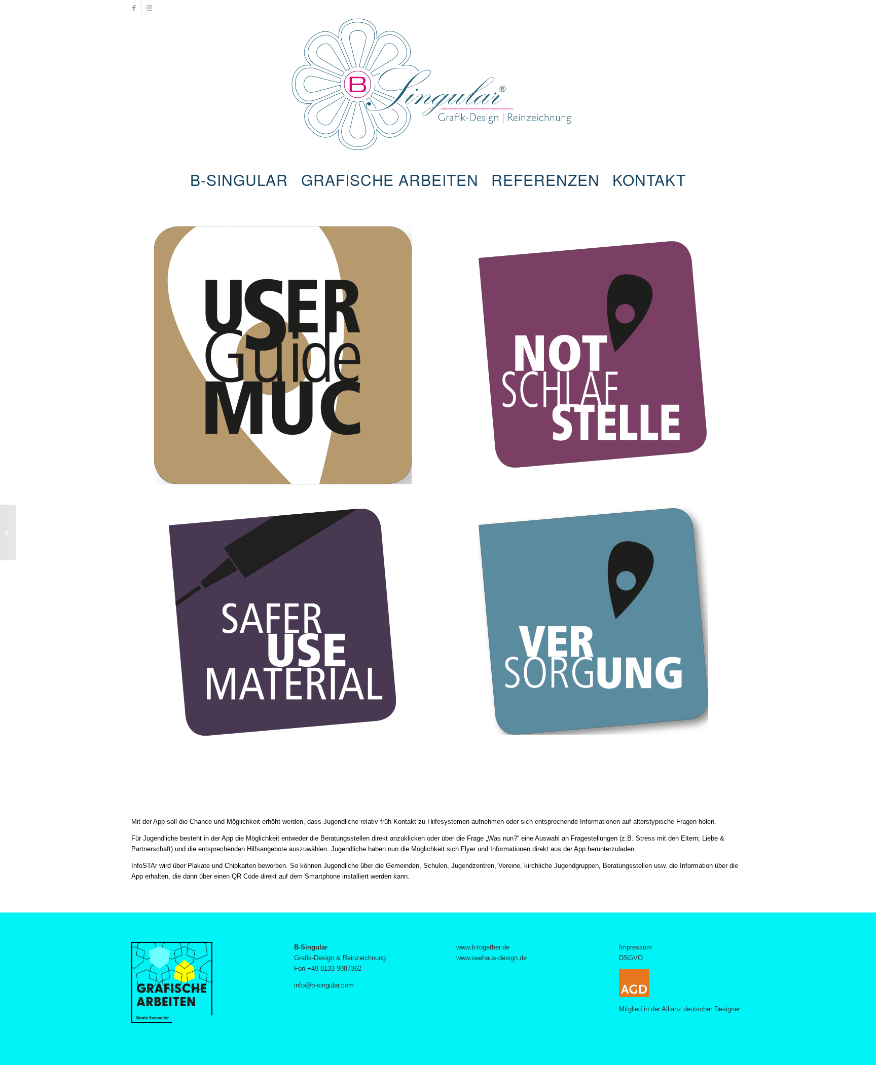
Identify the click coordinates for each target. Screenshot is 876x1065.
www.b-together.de (482, 947)
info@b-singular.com (324, 985)
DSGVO (631, 958)
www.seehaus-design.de (491, 958)
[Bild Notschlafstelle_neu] (597, 358)
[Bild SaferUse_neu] (286, 625)
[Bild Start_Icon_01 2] (286, 358)
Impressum (635, 947)
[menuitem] (239, 180)
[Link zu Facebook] (134, 7)
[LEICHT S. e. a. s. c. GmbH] (8, 532)
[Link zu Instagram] (149, 7)
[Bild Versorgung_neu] (597, 625)
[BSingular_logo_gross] (438, 91)
